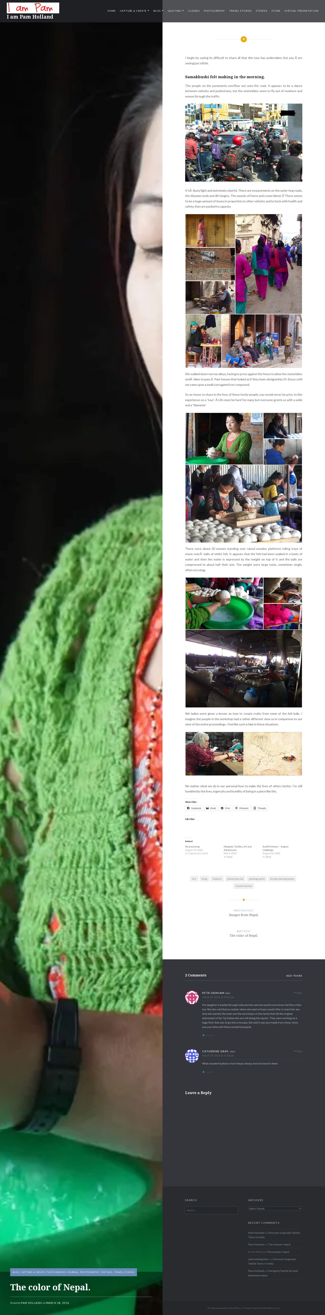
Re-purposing (192, 846)
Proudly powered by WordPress (224, 1308)
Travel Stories (240, 10)
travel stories (244, 885)
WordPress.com (271, 1308)
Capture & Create (133, 10)
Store (276, 10)
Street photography (282, 878)
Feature (217, 878)
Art (194, 878)
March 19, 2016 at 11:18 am (218, 1055)
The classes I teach (279, 1244)
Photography (214, 10)
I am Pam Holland (30, 16)
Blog (157, 10)
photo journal (235, 878)
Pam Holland (31, 1302)
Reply (299, 992)
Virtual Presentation (301, 10)
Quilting (174, 10)
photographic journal (62, 1272)
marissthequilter (258, 1259)
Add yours (294, 975)
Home (112, 10)
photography (257, 878)
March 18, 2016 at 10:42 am (218, 997)
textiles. (107, 1272)
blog (204, 878)
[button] (210, 230)
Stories (261, 10)
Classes (194, 10)
